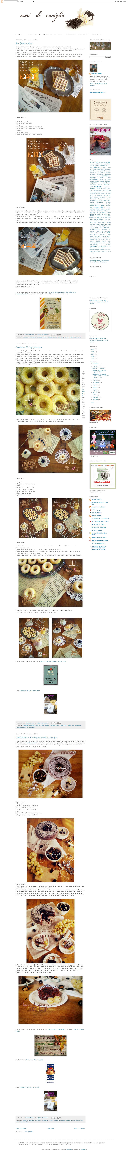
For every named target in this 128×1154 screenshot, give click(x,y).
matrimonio (93, 217)
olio (91, 222)
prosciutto (103, 234)
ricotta (96, 238)
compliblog (93, 184)
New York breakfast (24, 43)
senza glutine (98, 243)
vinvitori (107, 249)
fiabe (100, 200)
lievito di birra (102, 214)
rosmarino (107, 238)
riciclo (92, 238)
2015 (93, 359)
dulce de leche (98, 190)
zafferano (97, 251)
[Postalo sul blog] (54, 335)
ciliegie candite (95, 176)
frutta (92, 205)
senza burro (77, 337)
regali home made (95, 236)
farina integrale (99, 197)
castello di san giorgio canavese (100, 172)
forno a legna (101, 204)
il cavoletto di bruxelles (100, 518)
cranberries (107, 187)
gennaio (95, 399)
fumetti (108, 205)
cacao (98, 169)
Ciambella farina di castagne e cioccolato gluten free (36, 737)
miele (91, 219)
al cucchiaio (94, 162)
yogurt (91, 251)
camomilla (107, 169)
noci (109, 221)
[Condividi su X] (56, 335)
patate (108, 226)
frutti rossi (100, 205)
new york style (68, 337)
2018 (93, 352)
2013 (93, 402)
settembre (96, 382)
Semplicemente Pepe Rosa (100, 540)
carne (97, 171)
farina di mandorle (96, 195)
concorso (100, 184)
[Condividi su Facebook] (58, 335)
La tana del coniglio (99, 527)
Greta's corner (96, 515)
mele (98, 217)
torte (103, 246)
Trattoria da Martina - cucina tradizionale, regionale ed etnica (99, 548)
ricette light (105, 236)
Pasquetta (92, 224)
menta (102, 217)
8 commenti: (45, 723)
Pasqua (108, 222)
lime (109, 214)
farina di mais (105, 193)
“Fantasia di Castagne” (56, 1029)
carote (108, 171)
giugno (95, 387)
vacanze (92, 249)
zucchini (92, 253)
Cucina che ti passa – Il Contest (53, 661)
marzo (95, 395)
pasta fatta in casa (103, 224)
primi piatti (94, 234)
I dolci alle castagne (34, 1060)
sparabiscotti (93, 244)
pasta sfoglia (102, 226)
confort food (40, 725)
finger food (63, 725)
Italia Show (93, 210)
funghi (91, 207)
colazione (25, 337)
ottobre (95, 380)
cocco (109, 177)
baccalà (108, 165)
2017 (93, 354)
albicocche (102, 162)
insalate (108, 209)
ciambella (31, 1120)
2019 (93, 349)
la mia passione (101, 212)
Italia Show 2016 (101, 210)
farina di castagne (59, 1120)
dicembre (96, 363)
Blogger (83, 1149)
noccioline (103, 221)
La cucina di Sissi (98, 524)
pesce (96, 227)
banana (91, 167)
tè (99, 246)
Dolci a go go (96, 510)
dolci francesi (101, 188)
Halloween (92, 209)
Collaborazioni (71, 34)
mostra (96, 219)
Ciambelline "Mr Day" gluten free (29, 347)
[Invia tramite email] (52, 335)
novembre (96, 366)
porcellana (102, 232)
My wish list (47, 34)
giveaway (96, 207)
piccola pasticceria (22, 727)
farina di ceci (101, 192)
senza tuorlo (107, 243)
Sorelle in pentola (98, 543)
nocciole (96, 221)
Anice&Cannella (96, 499)
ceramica (92, 174)
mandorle (99, 215)
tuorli (108, 248)
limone (92, 216)
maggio (95, 390)
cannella (92, 171)
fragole (108, 204)
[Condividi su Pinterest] (60, 335)
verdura (102, 249)
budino (104, 167)
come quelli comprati (36, 337)
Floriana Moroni (97, 73)
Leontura (69, 1149)
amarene (92, 164)
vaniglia (96, 249)
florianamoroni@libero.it (98, 92)
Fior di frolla (96, 513)
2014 (93, 361)
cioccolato (38, 1120)
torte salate (101, 248)
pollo (95, 232)
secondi (92, 239)
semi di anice (99, 239)
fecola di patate (104, 198)
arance (97, 165)
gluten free (71, 725)
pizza (91, 232)
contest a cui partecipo (33, 34)
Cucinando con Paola (98, 507)
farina (104, 190)
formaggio (99, 202)
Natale (101, 219)
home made (60, 337)
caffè (102, 169)
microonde (107, 217)
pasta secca (93, 226)
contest (45, 337)
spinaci (108, 244)
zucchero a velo (105, 251)
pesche (101, 227)
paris (103, 222)
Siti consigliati (84, 34)
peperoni (92, 227)
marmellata (107, 215)
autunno (25, 1120)
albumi (108, 162)
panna (99, 222)
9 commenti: (45, 334)
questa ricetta (31, 743)
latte (109, 212)
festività (94, 200)
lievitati (93, 214)
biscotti (97, 167)
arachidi (92, 165)
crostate (92, 189)
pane (95, 222)
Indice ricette (97, 34)
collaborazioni (94, 181)
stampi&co (31, 727)
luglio (95, 385)
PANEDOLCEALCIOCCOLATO (99, 537)
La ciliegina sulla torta (100, 521)
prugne (108, 234)
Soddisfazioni (59, 34)
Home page (19, 34)
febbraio (96, 397)
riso (100, 238)
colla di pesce (105, 179)
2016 (93, 356)
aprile (95, 392)
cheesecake (100, 174)
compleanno (107, 183)
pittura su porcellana (103, 231)
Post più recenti (21, 1128)
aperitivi (107, 164)
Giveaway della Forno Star (30, 691)
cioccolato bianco (96, 177)
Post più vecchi (79, 1128)
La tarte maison (97, 530)
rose (103, 238)
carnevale (103, 171)
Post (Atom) (28, 1131)
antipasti (99, 164)
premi (108, 233)
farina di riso (52, 337)
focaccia (92, 202)
